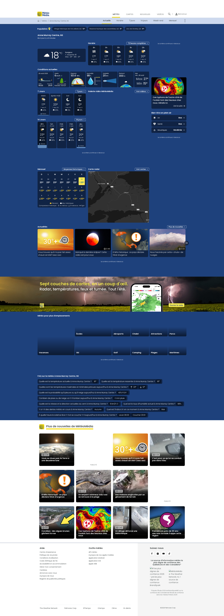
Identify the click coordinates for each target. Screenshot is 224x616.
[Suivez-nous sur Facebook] (152, 554)
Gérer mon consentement (50, 567)
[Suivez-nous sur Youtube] (163, 554)
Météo (44, 21)
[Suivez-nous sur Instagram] (158, 554)
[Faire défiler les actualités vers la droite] (186, 243)
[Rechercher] (169, 14)
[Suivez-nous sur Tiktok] (169, 554)
